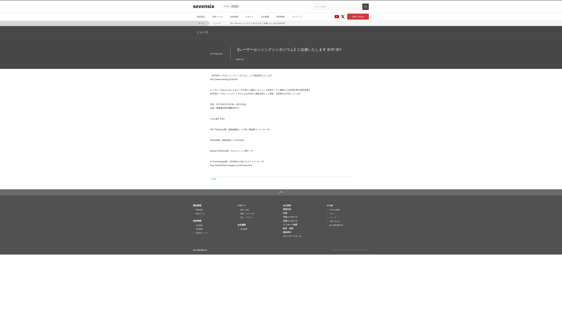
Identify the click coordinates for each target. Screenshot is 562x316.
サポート (249, 16)
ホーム (201, 23)
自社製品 (199, 225)
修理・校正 (244, 210)
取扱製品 (201, 16)
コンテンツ (297, 16)
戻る (214, 179)
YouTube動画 (334, 210)
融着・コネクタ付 (247, 213)
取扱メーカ (217, 16)
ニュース (217, 23)
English (235, 6)
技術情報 (234, 16)
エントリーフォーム (292, 236)
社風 (285, 213)
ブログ (332, 213)
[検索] (365, 7)
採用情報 (280, 16)
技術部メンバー (202, 233)
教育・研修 (288, 228)
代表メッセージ (290, 216)
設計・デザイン (246, 217)
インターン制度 (290, 224)
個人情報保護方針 (336, 225)
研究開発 (199, 229)
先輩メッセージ (290, 220)
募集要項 (287, 232)
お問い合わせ (358, 16)
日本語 (226, 6)
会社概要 (265, 16)
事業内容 (287, 209)
